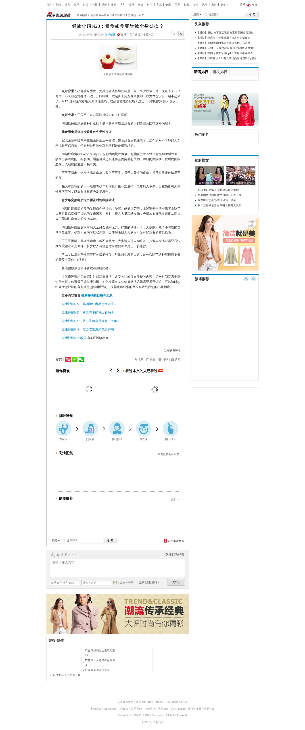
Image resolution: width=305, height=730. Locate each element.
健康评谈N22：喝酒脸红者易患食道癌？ (89, 304)
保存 (152, 359)
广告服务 (123, 708)
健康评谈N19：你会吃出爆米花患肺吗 (88, 329)
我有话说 (135, 34)
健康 (168, 4)
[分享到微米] (68, 359)
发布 (176, 582)
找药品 (90, 439)
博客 (122, 4)
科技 (95, 4)
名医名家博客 (176, 541)
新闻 (58, 4)
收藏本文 (148, 34)
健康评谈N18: (71, 338)
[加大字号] (181, 34)
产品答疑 (209, 708)
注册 (242, 4)
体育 (67, 4)
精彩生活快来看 (100, 670)
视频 (104, 4)
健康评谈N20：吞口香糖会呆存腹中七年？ (91, 321)
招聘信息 (149, 708)
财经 (85, 4)
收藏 (186, 4)
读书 (131, 4)
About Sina (110, 708)
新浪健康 (110, 34)
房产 (214, 4)
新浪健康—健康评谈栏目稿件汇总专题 (113, 15)
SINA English (178, 708)
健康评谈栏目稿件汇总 (97, 295)
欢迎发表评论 (172, 350)
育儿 (159, 4)
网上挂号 (170, 439)
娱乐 (76, 4)
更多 (223, 4)
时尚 (149, 4)
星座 (177, 4)
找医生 (144, 439)
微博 (113, 4)
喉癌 (83, 338)
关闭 (177, 359)
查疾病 (63, 439)
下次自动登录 (125, 582)
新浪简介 (96, 708)
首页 (49, 4)
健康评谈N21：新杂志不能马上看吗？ (88, 312)
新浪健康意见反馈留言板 (132, 702)
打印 (165, 359)
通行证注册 (194, 708)
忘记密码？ (153, 582)
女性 (195, 4)
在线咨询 (117, 439)
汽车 (204, 4)
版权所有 (158, 722)
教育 (140, 4)
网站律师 (163, 708)
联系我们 (136, 708)
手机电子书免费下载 (68, 675)
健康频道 (82, 15)
